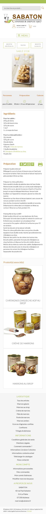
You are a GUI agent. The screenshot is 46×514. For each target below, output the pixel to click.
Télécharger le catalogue (23, 456)
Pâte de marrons (23, 414)
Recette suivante (37, 45)
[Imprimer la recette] (40, 165)
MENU (24, 35)
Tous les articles (23, 400)
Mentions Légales (23, 443)
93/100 (29, 511)
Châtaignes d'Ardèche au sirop (15, 151)
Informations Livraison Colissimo (23, 450)
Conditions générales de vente (23, 440)
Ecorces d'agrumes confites (23, 424)
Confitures (23, 427)
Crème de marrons (16, 147)
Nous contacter (23, 460)
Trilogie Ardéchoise (23, 431)
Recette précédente (9, 45)
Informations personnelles (23, 468)
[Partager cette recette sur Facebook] (21, 164)
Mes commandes (23, 472)
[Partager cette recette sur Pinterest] (32, 164)
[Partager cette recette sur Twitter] (25, 164)
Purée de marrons (23, 417)
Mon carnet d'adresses (23, 475)
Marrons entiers (23, 421)
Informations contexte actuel (23, 453)
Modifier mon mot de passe (23, 479)
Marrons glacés (23, 404)
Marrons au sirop (23, 407)
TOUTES (23, 45)
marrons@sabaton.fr (23, 501)
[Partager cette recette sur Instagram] (28, 164)
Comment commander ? (23, 446)
